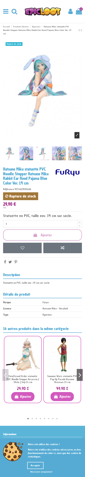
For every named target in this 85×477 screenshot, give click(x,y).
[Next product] (81, 30)
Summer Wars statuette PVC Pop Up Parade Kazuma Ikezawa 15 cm (62, 379)
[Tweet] (10, 262)
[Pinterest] (15, 262)
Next (80, 375)
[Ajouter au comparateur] (62, 248)
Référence (8, 189)
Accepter (35, 465)
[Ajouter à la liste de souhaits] (22, 248)
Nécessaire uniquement (41, 471)
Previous (5, 375)
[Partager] (5, 262)
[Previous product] (79, 30)
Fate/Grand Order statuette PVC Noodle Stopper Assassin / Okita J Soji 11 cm (23, 379)
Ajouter (46, 235)
